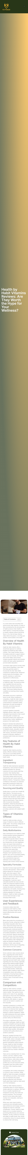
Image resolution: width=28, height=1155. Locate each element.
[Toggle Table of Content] (18, 619)
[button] (24, 6)
